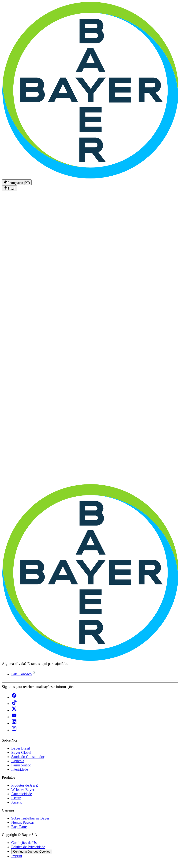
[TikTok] (14, 704)
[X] (14, 710)
